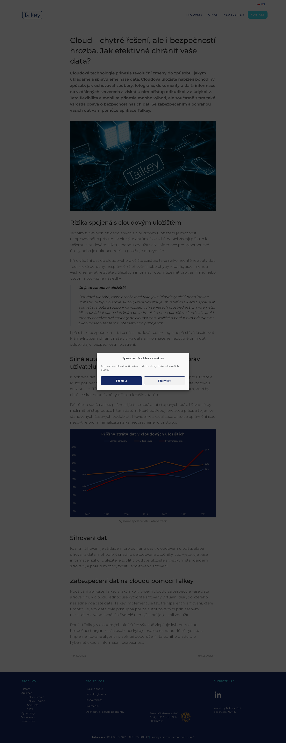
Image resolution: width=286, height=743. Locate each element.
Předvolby (164, 380)
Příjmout (121, 380)
